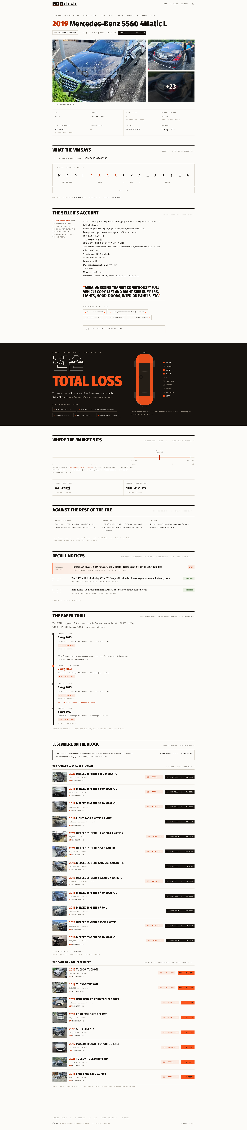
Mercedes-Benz (90, 16)
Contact (184, 4)
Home (165, 4)
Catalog (174, 4)
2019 (111, 16)
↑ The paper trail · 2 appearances (176, 753)
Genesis (103, 1118)
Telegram (183, 1123)
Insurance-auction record (66, 16)
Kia (71, 1118)
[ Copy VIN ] (123, 190)
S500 (103, 16)
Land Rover (124, 1118)
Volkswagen (112, 1118)
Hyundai (64, 1118)
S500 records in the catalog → (67, 951)
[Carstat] (64, 4)
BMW (90, 1118)
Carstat (55, 1123)
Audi (95, 1118)
